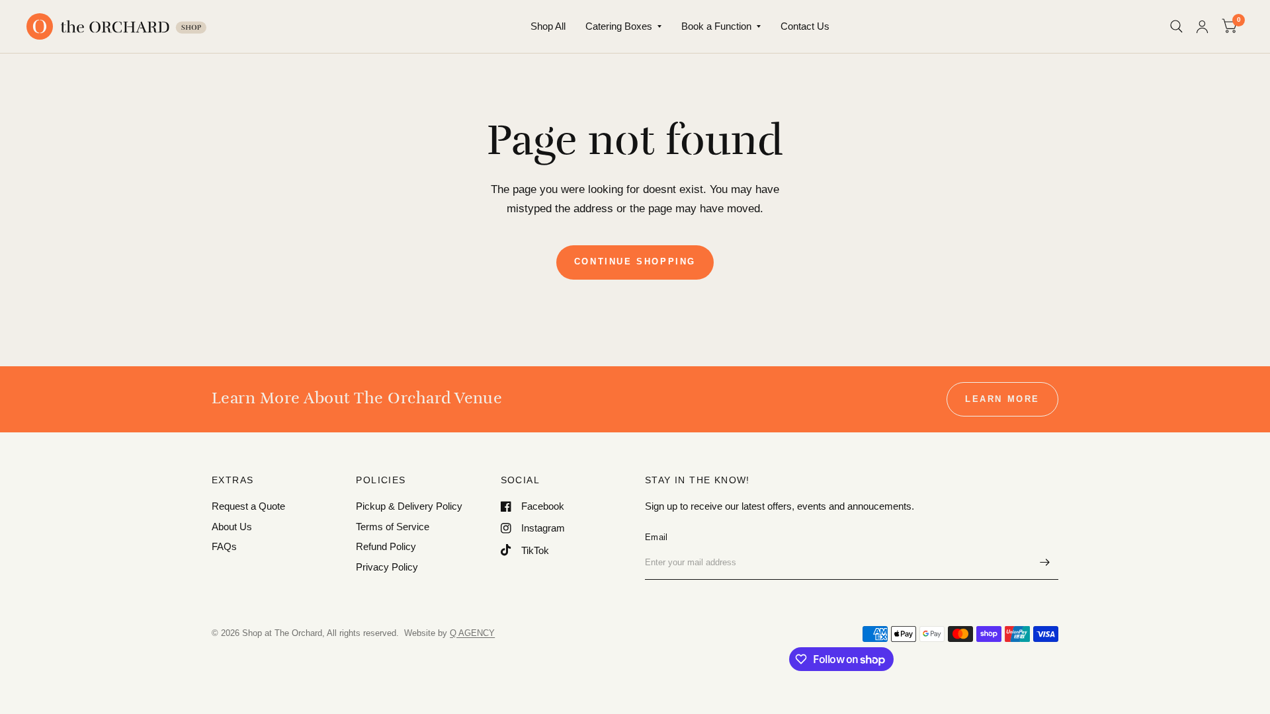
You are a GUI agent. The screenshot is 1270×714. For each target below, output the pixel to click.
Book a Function (716, 26)
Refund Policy (386, 546)
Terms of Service (392, 526)
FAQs (224, 546)
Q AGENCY (472, 633)
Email (656, 537)
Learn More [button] (1002, 399)
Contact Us (805, 26)
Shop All (548, 26)
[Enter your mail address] (1045, 562)
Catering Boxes (618, 26)
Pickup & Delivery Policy (409, 506)
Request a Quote (248, 506)
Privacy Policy (387, 567)
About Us (232, 526)
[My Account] (1202, 26)
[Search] (1176, 26)
